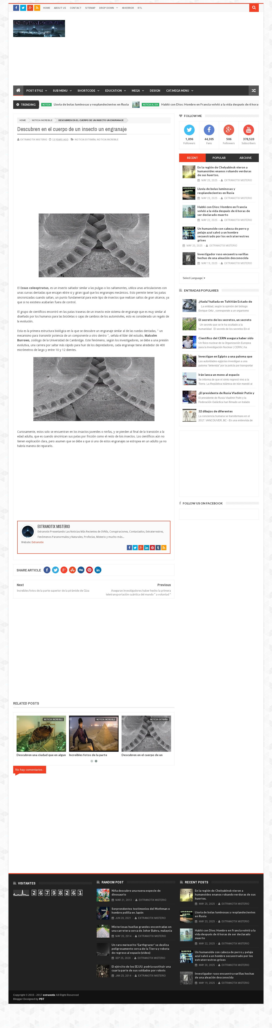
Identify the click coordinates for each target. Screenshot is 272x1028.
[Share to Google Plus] (30, 748)
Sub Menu (60, 90)
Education (113, 90)
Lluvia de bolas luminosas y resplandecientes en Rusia (70, 104)
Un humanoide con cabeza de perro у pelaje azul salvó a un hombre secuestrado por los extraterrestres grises (223, 234)
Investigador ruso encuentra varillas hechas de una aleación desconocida (222, 256)
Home (46, 7)
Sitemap (90, 7)
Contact (75, 7)
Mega (136, 90)
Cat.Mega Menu (177, 90)
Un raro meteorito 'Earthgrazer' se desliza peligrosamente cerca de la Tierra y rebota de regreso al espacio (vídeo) (140, 948)
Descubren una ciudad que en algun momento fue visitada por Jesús (41, 756)
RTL (140, 7)
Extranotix (38, 542)
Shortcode (86, 90)
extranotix (49, 995)
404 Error (128, 7)
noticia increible (42, 120)
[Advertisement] (181, 48)
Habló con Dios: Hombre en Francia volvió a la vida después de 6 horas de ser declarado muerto (223, 210)
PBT (41, 999)
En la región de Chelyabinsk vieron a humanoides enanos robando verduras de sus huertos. (224, 171)
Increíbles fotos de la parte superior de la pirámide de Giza (91, 756)
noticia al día (129, 104)
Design (155, 90)
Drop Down (106, 7)
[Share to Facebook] (21, 748)
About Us (60, 7)
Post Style (34, 90)
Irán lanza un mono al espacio (218, 374)
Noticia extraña (85, 139)
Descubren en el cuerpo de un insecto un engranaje (142, 756)
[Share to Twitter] (25, 748)
